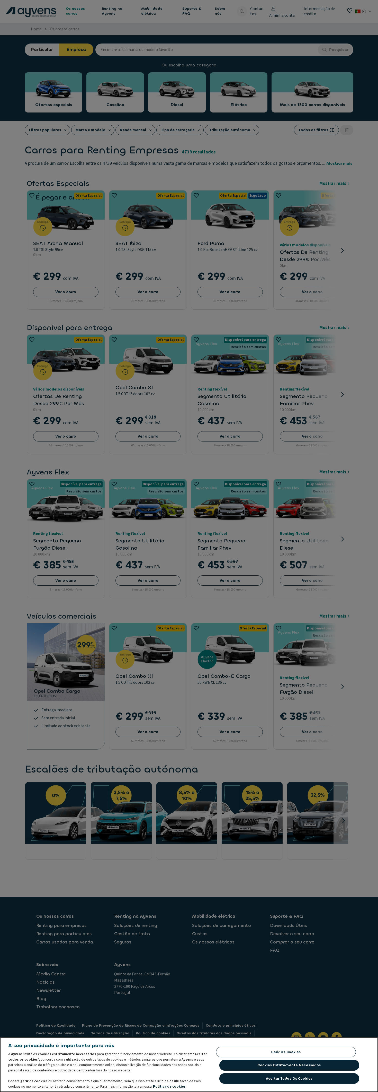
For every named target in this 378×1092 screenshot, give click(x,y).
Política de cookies (169, 1086)
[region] (189, 1064)
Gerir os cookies (286, 1052)
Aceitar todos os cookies (289, 1078)
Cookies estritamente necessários (289, 1065)
